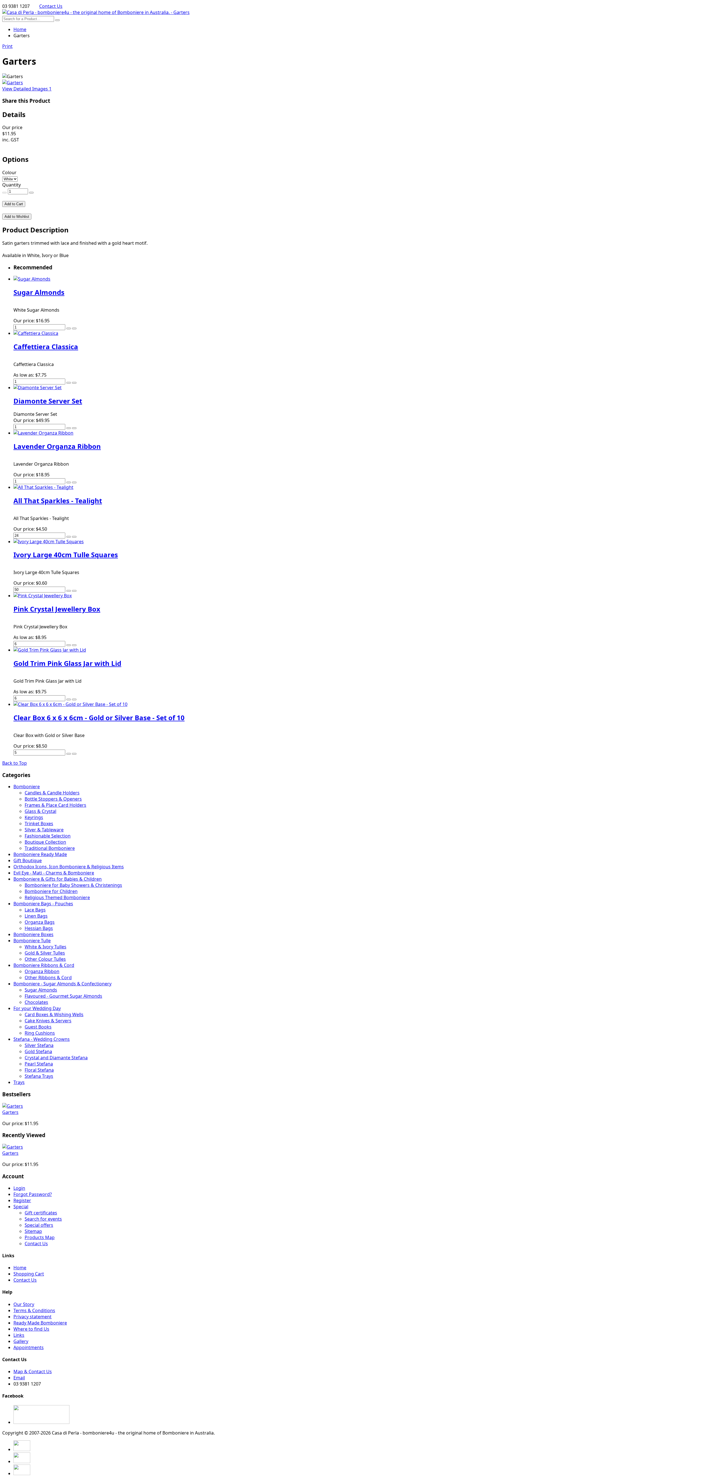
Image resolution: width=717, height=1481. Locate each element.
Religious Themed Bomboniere (57, 897)
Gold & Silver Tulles (45, 953)
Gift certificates (41, 1213)
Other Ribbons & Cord (48, 977)
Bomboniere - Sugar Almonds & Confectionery (62, 984)
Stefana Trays (39, 1076)
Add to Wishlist (16, 216)
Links (18, 1335)
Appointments (28, 1347)
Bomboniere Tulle (32, 940)
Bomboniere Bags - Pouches (43, 904)
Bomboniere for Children (51, 891)
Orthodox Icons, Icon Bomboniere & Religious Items (68, 867)
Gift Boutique (27, 860)
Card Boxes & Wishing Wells (54, 1014)
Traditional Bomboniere (50, 848)
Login (19, 1188)
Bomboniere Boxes (33, 934)
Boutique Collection (45, 842)
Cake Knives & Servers (48, 1021)
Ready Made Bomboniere (40, 1323)
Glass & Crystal (40, 811)
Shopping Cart (28, 1274)
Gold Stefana (38, 1051)
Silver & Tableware (44, 830)
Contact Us (50, 6)
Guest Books (38, 1027)
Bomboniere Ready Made (40, 854)
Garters (10, 1112)
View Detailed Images (27, 89)
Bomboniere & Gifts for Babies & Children (57, 879)
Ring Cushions (40, 1033)
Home (19, 29)
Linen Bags (36, 916)
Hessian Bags (39, 928)
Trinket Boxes (39, 823)
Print (7, 46)
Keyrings (34, 817)
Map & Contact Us (32, 1371)
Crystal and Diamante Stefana (56, 1058)
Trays (19, 1082)
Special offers (39, 1225)
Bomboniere (26, 786)
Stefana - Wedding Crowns (41, 1039)
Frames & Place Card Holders (55, 805)
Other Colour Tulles (45, 959)
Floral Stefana (39, 1070)
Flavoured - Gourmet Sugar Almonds (63, 996)
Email (19, 1378)
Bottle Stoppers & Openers (53, 799)
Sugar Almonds (41, 990)
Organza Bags (40, 922)
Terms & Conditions (34, 1310)
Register (22, 1200)
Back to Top (14, 763)
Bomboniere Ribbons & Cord (43, 965)
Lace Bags (35, 910)
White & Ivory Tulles (45, 947)
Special (20, 1207)
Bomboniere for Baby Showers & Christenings (73, 885)
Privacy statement (32, 1317)
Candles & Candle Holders (52, 793)
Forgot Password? (32, 1194)
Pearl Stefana (39, 1064)
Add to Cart (13, 204)
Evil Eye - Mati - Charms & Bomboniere (53, 873)
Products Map (40, 1237)
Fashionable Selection (48, 836)
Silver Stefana (39, 1045)
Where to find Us (31, 1329)
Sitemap (33, 1231)
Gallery (20, 1341)
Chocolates (36, 1002)
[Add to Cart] (68, 328)
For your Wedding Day (37, 1008)
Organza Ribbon (42, 971)
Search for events (43, 1219)
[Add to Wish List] (74, 328)
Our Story (23, 1304)
